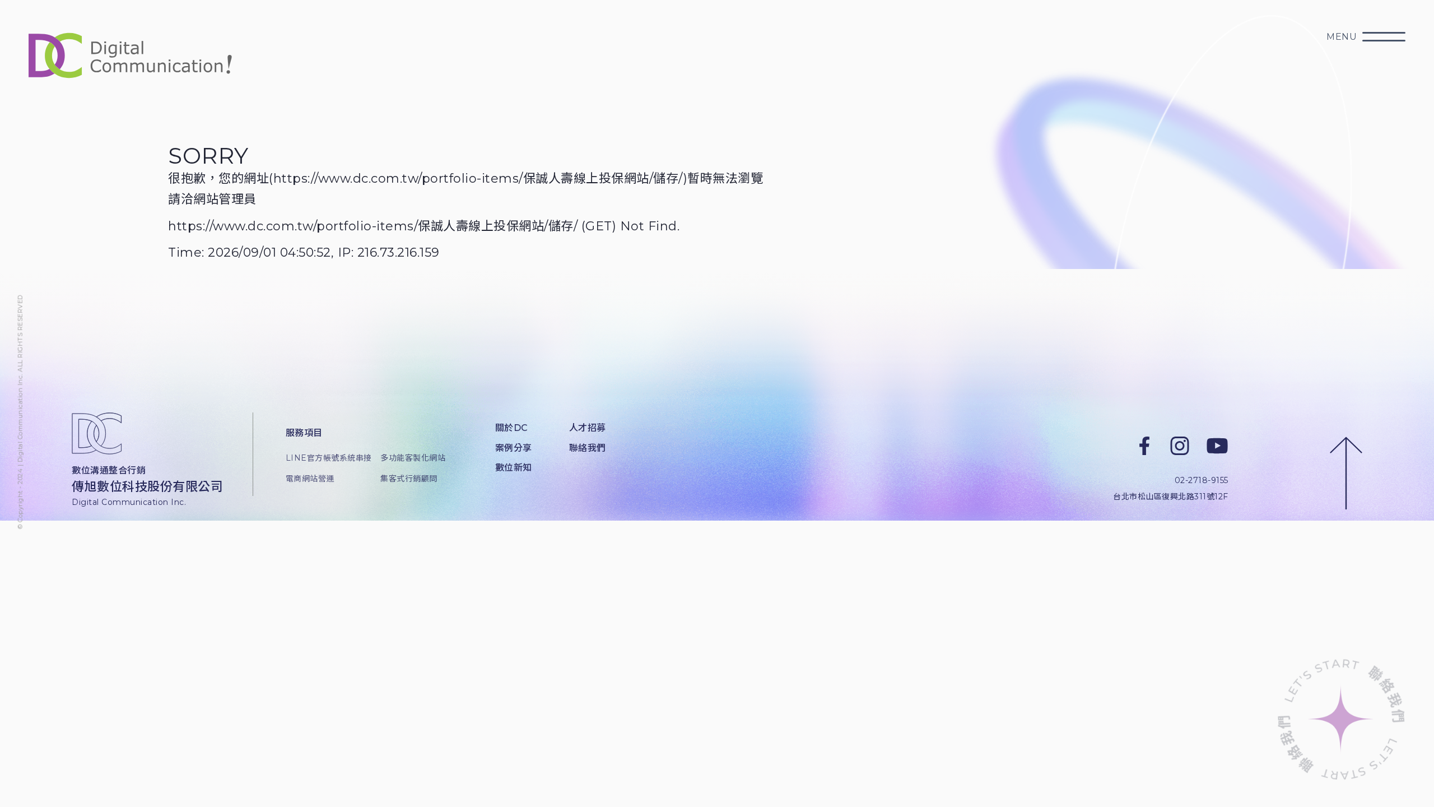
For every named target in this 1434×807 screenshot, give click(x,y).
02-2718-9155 (1201, 481)
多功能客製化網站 (412, 458)
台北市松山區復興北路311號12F (1170, 496)
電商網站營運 (310, 479)
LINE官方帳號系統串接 (325, 458)
